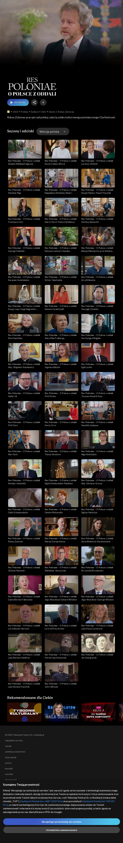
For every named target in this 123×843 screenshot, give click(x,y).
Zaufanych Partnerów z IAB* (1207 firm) (41, 801)
